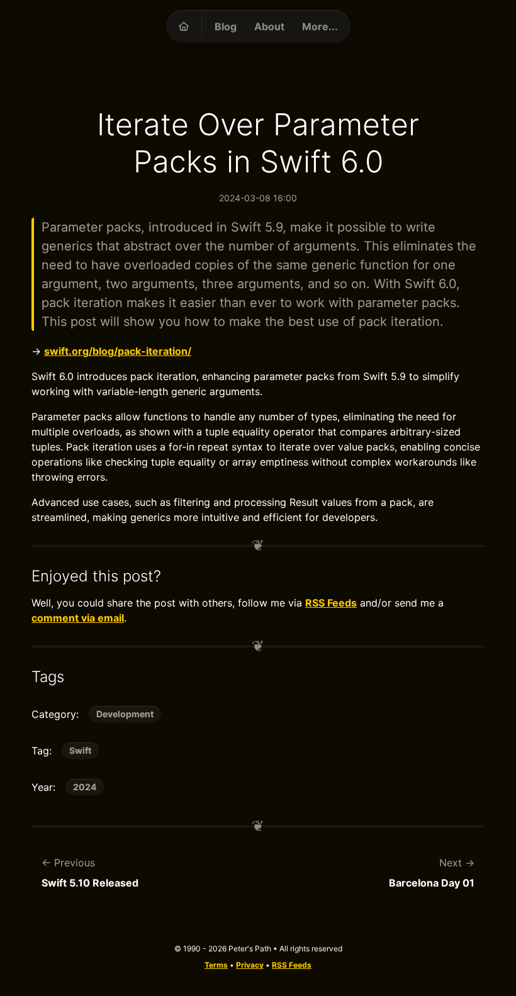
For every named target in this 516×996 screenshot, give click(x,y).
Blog (226, 26)
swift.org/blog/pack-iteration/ (117, 351)
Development (125, 713)
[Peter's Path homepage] (183, 26)
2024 (84, 786)
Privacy (250, 965)
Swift (80, 750)
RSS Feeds (331, 602)
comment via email (77, 618)
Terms (216, 965)
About (269, 26)
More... (320, 26)
